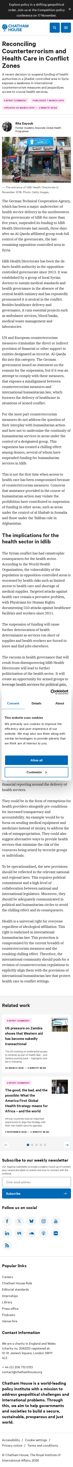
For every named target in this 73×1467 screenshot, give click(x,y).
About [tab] (59, 703)
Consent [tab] (13, 703)
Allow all (36, 760)
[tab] (28, 1145)
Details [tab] (37, 703)
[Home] (15, 27)
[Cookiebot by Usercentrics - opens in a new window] (51, 692)
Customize (34, 772)
